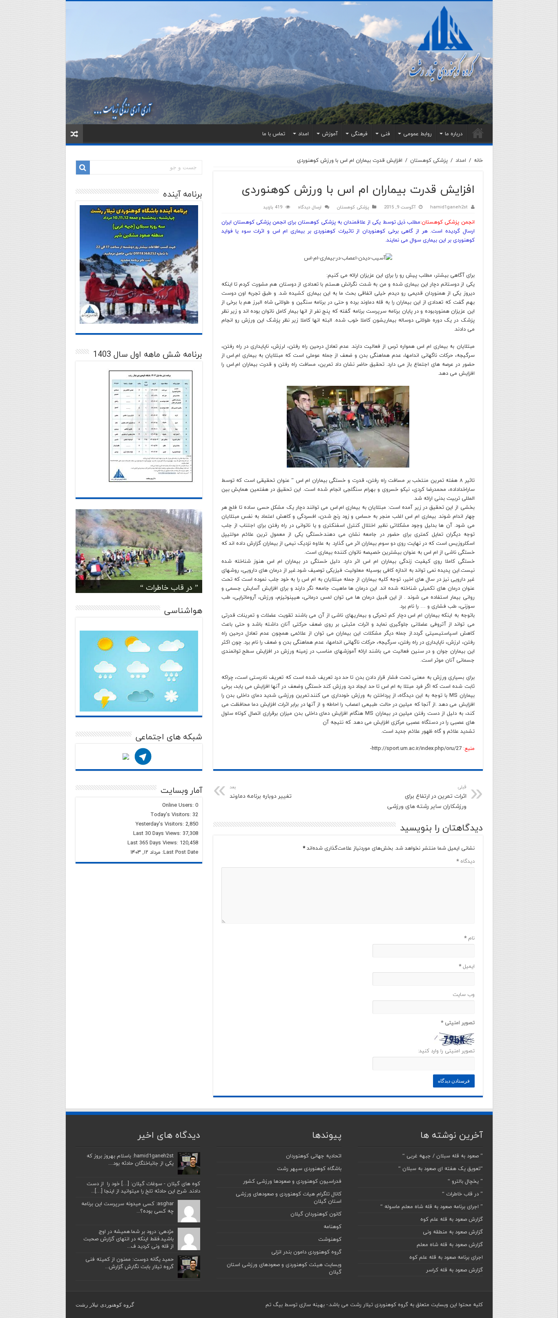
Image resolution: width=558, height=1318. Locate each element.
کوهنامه (332, 1226)
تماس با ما (273, 133)
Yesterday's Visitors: (160, 823)
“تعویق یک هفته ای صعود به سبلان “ (440, 1168)
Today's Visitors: (171, 814)
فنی (385, 133)
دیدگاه (465, 861)
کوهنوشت (329, 1239)
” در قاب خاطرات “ (169, 587)
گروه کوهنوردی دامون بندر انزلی (306, 1251)
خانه (478, 132)
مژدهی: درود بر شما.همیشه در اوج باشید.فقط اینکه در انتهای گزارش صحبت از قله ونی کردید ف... (128, 1239)
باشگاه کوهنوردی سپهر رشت (309, 1168)
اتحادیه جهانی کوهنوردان (313, 1155)
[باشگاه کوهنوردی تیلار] (279, 62)
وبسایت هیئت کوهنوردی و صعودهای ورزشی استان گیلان (284, 1268)
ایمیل (467, 966)
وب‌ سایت (464, 994)
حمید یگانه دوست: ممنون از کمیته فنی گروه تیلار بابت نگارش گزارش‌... (129, 1263)
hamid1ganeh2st (449, 207)
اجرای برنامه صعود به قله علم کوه (446, 1257)
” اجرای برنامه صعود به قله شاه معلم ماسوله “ (431, 1206)
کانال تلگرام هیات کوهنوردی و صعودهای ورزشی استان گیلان (288, 1197)
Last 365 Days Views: (153, 842)
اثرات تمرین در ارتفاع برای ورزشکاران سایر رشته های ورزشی (426, 797)
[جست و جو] (83, 168)
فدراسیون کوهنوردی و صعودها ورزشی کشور (292, 1181)
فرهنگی (359, 133)
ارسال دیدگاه (309, 207)
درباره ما (453, 133)
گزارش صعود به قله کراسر (454, 1269)
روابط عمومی (417, 133)
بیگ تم (274, 1304)
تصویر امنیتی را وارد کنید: (446, 1050)
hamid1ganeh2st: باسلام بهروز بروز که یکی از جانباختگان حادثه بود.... (130, 1159)
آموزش (330, 133)
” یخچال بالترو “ (465, 1181)
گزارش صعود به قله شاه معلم (450, 1244)
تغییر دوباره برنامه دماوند (261, 792)
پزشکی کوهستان (429, 160)
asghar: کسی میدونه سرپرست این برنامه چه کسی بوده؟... (127, 1207)
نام (469, 937)
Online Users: (178, 805)
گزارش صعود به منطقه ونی (453, 1231)
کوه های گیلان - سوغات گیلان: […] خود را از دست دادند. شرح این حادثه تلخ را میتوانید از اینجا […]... (143, 1187)
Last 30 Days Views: (158, 833)
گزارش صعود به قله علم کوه (451, 1219)
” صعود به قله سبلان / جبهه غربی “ (442, 1155)
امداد (303, 133)
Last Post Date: (179, 852)
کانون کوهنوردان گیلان (315, 1213)
